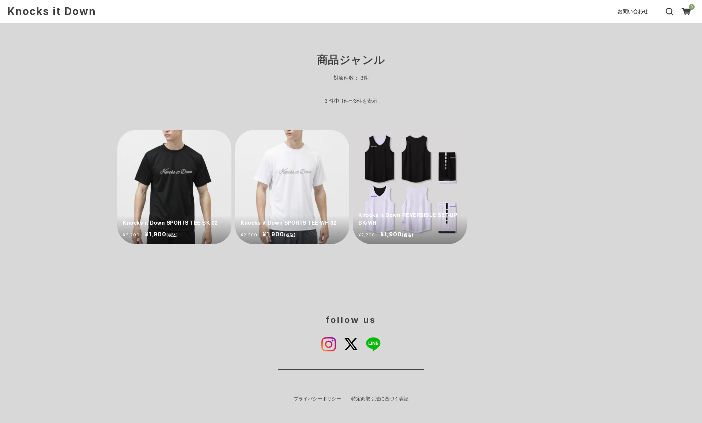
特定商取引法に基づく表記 (379, 398)
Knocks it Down (51, 11)
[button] (669, 10)
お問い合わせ (633, 11)
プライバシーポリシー (317, 398)
